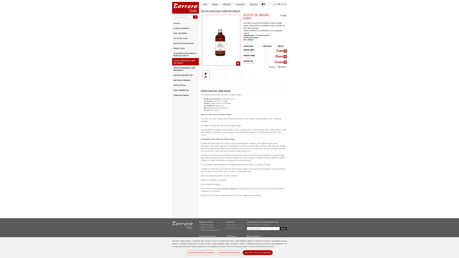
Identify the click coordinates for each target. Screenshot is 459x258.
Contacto (253, 4)
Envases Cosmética (181, 28)
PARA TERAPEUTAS (181, 90)
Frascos (177, 23)
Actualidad (240, 4)
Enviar (283, 228)
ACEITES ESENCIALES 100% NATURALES (184, 69)
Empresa (215, 4)
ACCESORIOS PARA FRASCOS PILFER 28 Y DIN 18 (185, 54)
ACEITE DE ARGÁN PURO (256, 16)
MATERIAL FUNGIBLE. (182, 80)
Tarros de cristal (180, 38)
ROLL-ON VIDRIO (180, 33)
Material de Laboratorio (184, 43)
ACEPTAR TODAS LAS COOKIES (258, 253)
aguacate (233, 188)
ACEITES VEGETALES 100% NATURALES (184, 61)
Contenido (227, 4)
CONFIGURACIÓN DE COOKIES (201, 253)
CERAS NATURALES (181, 95)
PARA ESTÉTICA (180, 85)
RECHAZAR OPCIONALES (229, 253)
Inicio (205, 4)
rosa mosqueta (222, 188)
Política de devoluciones (209, 230)
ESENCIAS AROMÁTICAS (183, 75)
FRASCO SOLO (179, 48)
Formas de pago (206, 225)
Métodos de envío (207, 227)
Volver (284, 15)
